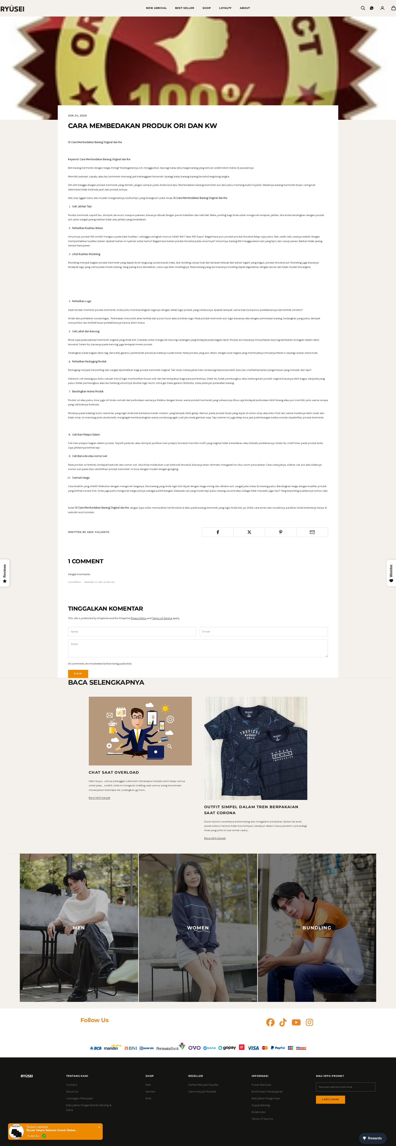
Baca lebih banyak (99, 797)
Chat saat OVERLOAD (114, 772)
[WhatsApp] (372, 8)
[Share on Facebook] (217, 532)
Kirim (78, 673)
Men (148, 1085)
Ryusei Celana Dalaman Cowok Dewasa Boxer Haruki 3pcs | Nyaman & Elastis (52, 1130)
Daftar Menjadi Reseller (203, 1085)
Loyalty (225, 7)
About (245, 7)
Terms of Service (162, 618)
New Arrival (156, 7)
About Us (72, 1091)
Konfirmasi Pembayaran (267, 1091)
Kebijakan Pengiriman (266, 1098)
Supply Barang (261, 1105)
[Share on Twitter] (249, 532)
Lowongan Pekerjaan (79, 1098)
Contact (71, 1085)
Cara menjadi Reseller (202, 1091)
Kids (148, 1098)
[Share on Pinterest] (281, 532)
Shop (207, 7)
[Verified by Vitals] (44, 1136)
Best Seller (184, 7)
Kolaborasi (259, 1112)
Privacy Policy (138, 618)
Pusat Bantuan (261, 1085)
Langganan (330, 1099)
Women (150, 1091)
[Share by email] (312, 532)
